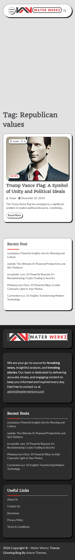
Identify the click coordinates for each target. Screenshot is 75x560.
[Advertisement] (37, 58)
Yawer (12, 198)
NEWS (14, 176)
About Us (12, 499)
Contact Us (13, 506)
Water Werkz (39, 548)
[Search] (65, 11)
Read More (14, 215)
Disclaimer (13, 513)
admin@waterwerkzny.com (25, 391)
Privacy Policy (15, 520)
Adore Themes (36, 552)
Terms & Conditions (18, 526)
